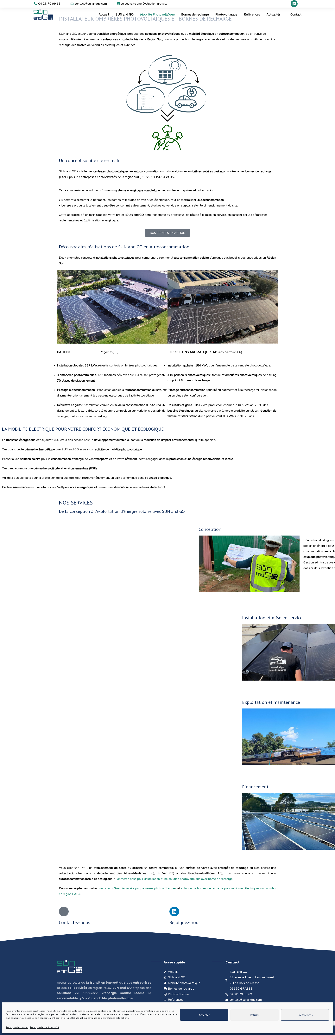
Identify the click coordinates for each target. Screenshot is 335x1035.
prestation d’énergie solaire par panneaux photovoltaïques (137, 888)
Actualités (274, 14)
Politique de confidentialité (44, 1027)
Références (252, 14)
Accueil (104, 14)
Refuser (254, 1015)
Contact (295, 14)
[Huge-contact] (64, 911)
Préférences (305, 1015)
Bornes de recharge (195, 14)
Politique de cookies (17, 1027)
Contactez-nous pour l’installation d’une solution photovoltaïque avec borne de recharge (174, 879)
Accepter (204, 1015)
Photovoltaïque (226, 14)
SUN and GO (125, 14)
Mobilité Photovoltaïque (157, 14)
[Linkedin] (294, 3)
